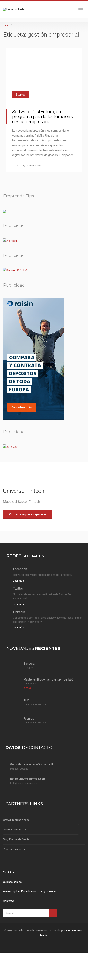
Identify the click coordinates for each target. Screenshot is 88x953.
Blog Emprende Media (16, 839)
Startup (21, 94)
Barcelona (31, 683)
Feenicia (29, 718)
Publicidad (9, 872)
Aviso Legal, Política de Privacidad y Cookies (29, 891)
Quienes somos (12, 881)
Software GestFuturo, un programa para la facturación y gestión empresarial (42, 116)
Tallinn (29, 667)
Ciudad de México (36, 704)
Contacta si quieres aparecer (27, 514)
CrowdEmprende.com (16, 819)
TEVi (26, 700)
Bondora (29, 663)
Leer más (18, 580)
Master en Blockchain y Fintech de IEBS (49, 679)
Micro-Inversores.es (14, 829)
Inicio (6, 25)
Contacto (8, 901)
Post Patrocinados (14, 849)
